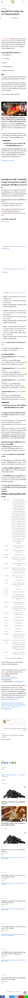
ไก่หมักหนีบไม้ (21, 705)
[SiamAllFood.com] (13, 2)
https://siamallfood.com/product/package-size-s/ (17, 246)
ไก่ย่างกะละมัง (16, 707)
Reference (3, 872)
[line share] (15, 763)
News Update (4, 846)
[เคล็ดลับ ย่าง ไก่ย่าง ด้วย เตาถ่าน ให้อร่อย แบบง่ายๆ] (14, 792)
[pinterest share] (12, 763)
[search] (23, 2)
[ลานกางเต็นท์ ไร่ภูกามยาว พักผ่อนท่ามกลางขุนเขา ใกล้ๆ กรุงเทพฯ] (14, 915)
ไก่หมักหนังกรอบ (4, 776)
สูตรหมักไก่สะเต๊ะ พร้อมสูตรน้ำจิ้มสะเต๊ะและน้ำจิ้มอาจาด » (15, 729)
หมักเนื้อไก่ (13, 40)
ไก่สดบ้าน (12, 703)
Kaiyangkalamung (6, 708)
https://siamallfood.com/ (18, 681)
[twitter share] (7, 763)
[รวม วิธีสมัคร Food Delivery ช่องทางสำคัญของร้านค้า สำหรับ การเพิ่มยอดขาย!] (14, 941)
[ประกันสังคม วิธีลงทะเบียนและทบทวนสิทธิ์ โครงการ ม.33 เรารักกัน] (14, 966)
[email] (16, 996)
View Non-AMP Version (17, 991)
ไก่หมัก (11, 705)
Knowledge (4, 8)
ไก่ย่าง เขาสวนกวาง (7, 707)
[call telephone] (26, 2)
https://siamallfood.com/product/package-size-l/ (17, 292)
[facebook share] (2, 763)
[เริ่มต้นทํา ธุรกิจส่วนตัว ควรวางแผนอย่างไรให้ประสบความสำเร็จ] (14, 890)
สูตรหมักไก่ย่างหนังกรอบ (11, 774)
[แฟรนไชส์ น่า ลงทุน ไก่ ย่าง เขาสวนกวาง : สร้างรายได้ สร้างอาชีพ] (14, 814)
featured (3, 774)
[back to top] (25, 992)
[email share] (10, 763)
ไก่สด (7, 703)
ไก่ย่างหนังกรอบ (21, 774)
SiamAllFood (5, 705)
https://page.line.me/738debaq (9, 677)
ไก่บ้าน (3, 703)
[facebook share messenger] (5, 763)
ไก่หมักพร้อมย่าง (20, 703)
